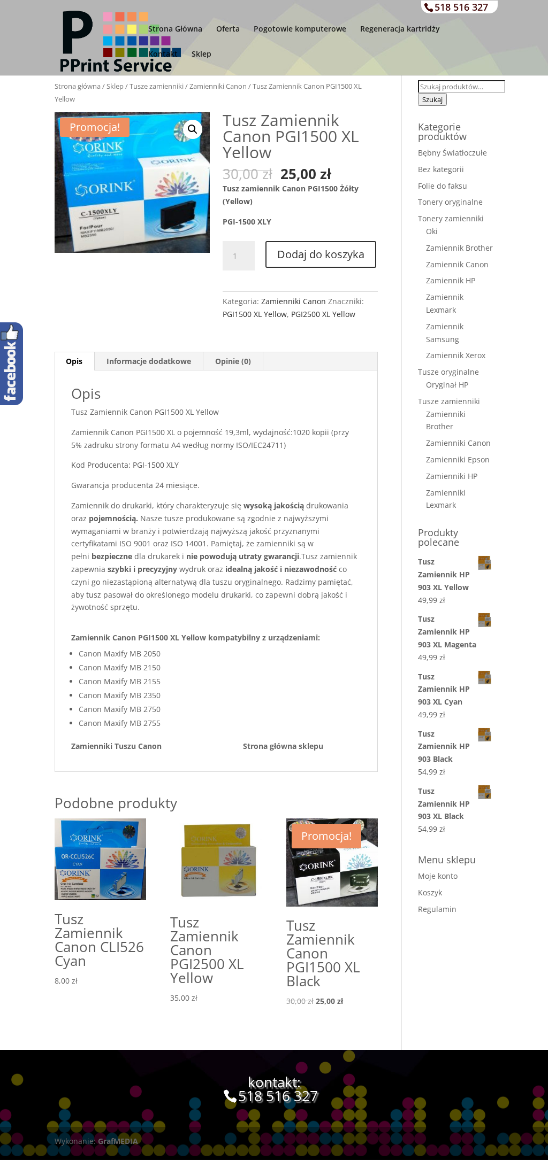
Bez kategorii (441, 169)
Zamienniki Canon (218, 86)
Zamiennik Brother (459, 248)
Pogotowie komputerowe (300, 29)
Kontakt (163, 54)
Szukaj (432, 99)
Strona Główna (175, 29)
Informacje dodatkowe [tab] (148, 361)
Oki (432, 231)
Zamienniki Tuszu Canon (157, 746)
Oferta (228, 29)
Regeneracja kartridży (400, 29)
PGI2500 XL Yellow (323, 314)
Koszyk (430, 892)
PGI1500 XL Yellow (255, 314)
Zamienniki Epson (458, 459)
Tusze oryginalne (448, 372)
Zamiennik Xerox (455, 355)
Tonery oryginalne (450, 202)
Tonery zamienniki (451, 218)
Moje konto (438, 876)
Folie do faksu (442, 186)
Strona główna (78, 86)
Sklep (201, 54)
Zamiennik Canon (457, 264)
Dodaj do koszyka (320, 254)
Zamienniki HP (451, 476)
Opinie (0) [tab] (233, 361)
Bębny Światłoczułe (452, 153)
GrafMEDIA (118, 1141)
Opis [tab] (74, 361)
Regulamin (437, 909)
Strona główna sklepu (283, 746)
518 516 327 (461, 7)
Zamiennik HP (450, 280)
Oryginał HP (447, 385)
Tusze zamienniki (157, 86)
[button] (192, 129)
